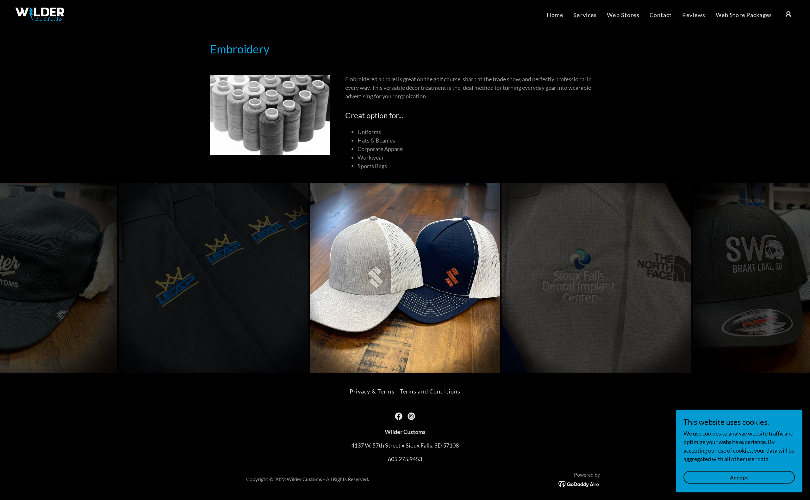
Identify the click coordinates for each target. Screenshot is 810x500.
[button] (788, 14)
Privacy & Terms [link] (372, 391)
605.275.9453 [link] (405, 458)
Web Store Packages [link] (744, 14)
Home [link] (555, 14)
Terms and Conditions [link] (430, 391)
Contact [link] (661, 14)
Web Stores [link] (623, 14)
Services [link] (585, 14)
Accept (739, 477)
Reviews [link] (694, 14)
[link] (39, 13)
